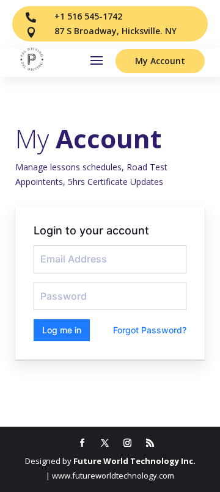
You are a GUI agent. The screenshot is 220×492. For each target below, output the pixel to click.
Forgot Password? (149, 330)
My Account (160, 61)
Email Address (64, 250)
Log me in (61, 330)
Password (57, 287)
